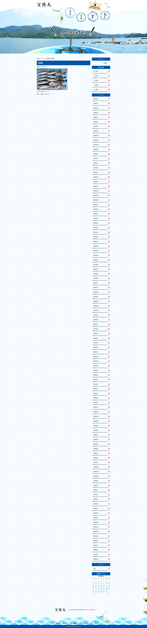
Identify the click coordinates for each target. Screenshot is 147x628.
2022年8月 (95, 319)
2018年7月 (95, 545)
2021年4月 (95, 393)
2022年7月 (95, 324)
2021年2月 (95, 402)
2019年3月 (95, 508)
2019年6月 (95, 494)
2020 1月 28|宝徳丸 (40, 0)
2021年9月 (95, 370)
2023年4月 (95, 283)
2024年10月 (96, 200)
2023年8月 (95, 264)
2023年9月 (95, 259)
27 (95, 591)
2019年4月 (95, 503)
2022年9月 (95, 315)
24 (106, 588)
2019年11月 (96, 471)
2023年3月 (95, 287)
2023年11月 (96, 250)
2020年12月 (96, 411)
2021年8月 (95, 375)
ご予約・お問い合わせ (104, 14)
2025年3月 (95, 177)
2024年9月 (95, 204)
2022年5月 (95, 333)
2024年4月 (95, 227)
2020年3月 (95, 453)
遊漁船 (40, 63)
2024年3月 (95, 232)
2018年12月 (96, 522)
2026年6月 (95, 108)
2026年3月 (95, 121)
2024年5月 (95, 223)
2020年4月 (95, 448)
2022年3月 (95, 342)
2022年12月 (96, 301)
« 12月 (93, 594)
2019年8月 (95, 485)
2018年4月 (95, 559)
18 (108, 586)
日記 (94, 568)
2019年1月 (95, 517)
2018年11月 (96, 526)
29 (101, 591)
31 (106, 591)
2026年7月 (95, 103)
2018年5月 (95, 554)
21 (98, 588)
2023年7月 (95, 269)
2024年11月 (96, 195)
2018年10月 (96, 531)
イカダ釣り (95, 71)
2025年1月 (95, 186)
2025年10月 (96, 144)
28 (98, 591)
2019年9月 (95, 480)
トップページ (50, 14)
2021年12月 (96, 356)
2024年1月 (95, 241)
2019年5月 (95, 499)
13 (95, 586)
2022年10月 (96, 310)
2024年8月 (95, 209)
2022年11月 (96, 306)
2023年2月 (95, 292)
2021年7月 (95, 379)
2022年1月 (95, 352)
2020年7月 (95, 434)
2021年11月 (96, 361)
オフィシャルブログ (94, 623)
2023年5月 (95, 278)
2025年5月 (95, 167)
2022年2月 (95, 347)
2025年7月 (95, 158)
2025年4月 (95, 172)
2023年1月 (95, 296)
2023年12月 (96, 246)
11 (108, 583)
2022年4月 (95, 338)
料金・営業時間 (93, 14)
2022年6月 (95, 329)
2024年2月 (95, 236)
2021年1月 (95, 407)
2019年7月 (95, 490)
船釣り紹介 (81, 14)
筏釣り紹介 (70, 14)
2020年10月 (96, 421)
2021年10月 (96, 365)
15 (101, 586)
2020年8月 (95, 430)
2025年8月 (95, 154)
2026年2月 (95, 126)
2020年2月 (95, 457)
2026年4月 (95, 117)
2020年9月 (95, 425)
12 (93, 586)
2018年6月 (95, 550)
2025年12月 (96, 135)
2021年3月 (95, 398)
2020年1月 (95, 462)
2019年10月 (96, 476)
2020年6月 (95, 439)
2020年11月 (96, 416)
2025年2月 (95, 181)
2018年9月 (95, 536)
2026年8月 (95, 98)
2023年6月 (95, 273)
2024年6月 (95, 218)
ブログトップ (101, 59)
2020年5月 (95, 444)
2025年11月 (96, 140)
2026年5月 (95, 112)
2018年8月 (95, 540)
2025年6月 (95, 163)
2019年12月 (96, 467)
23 (103, 588)
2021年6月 (95, 384)
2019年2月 (95, 513)
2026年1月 (95, 131)
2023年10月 (96, 255)
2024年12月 (96, 190)
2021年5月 (95, 388)
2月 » (109, 594)
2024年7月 (95, 213)
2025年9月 (95, 149)
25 (108, 588)
